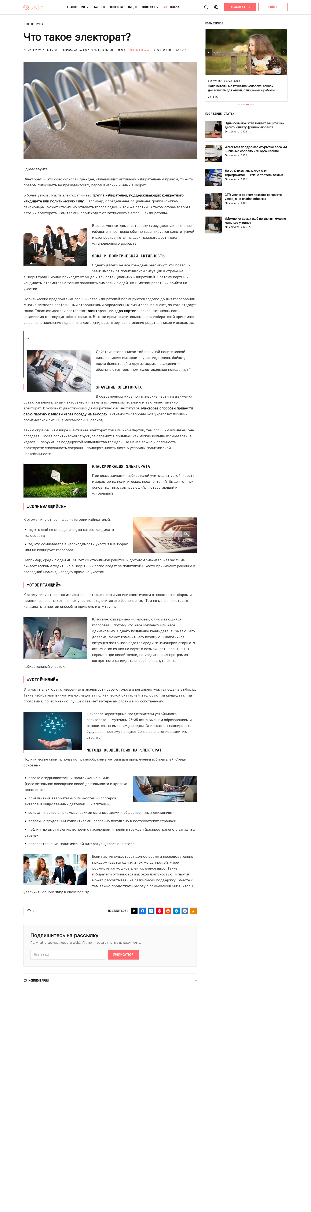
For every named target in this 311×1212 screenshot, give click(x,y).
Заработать (238, 7)
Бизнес (99, 7)
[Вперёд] (284, 52)
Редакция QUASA (138, 50)
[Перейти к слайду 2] (241, 104)
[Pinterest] (159, 911)
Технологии (76, 7)
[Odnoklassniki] (193, 911)
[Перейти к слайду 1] (238, 104)
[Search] (206, 7)
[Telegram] (176, 911)
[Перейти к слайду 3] (244, 104)
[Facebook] (142, 911)
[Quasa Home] (33, 7)
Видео (132, 7)
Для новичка (33, 24)
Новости (116, 7)
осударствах (163, 226)
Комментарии (39, 980)
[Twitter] (134, 911)
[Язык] (216, 7)
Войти (273, 7)
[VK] (185, 911)
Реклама (173, 7)
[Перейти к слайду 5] (251, 104)
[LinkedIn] (151, 911)
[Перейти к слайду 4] (247, 104)
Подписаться (123, 954)
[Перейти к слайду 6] (253, 104)
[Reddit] (168, 911)
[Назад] (208, 52)
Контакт (148, 7)
